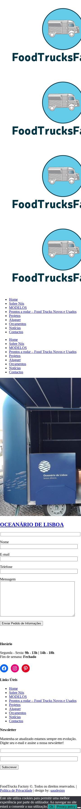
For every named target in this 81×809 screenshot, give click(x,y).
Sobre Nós (16, 692)
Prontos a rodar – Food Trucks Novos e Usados (42, 701)
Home (13, 688)
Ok (51, 806)
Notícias (15, 717)
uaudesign (57, 790)
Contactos (16, 721)
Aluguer (15, 709)
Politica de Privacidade (16, 790)
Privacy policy (66, 806)
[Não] (79, 807)
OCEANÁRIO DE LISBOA (32, 524)
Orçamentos (17, 713)
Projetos (14, 705)
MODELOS (18, 697)
